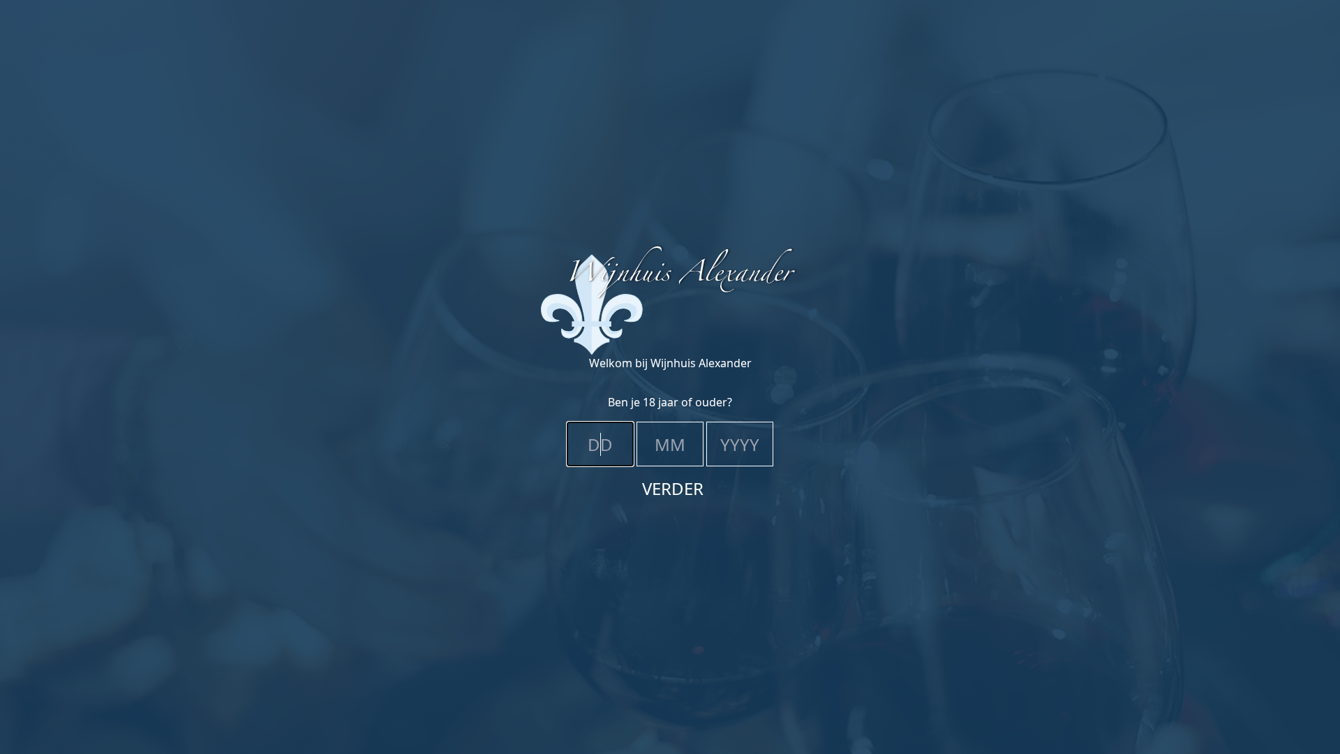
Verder (673, 488)
